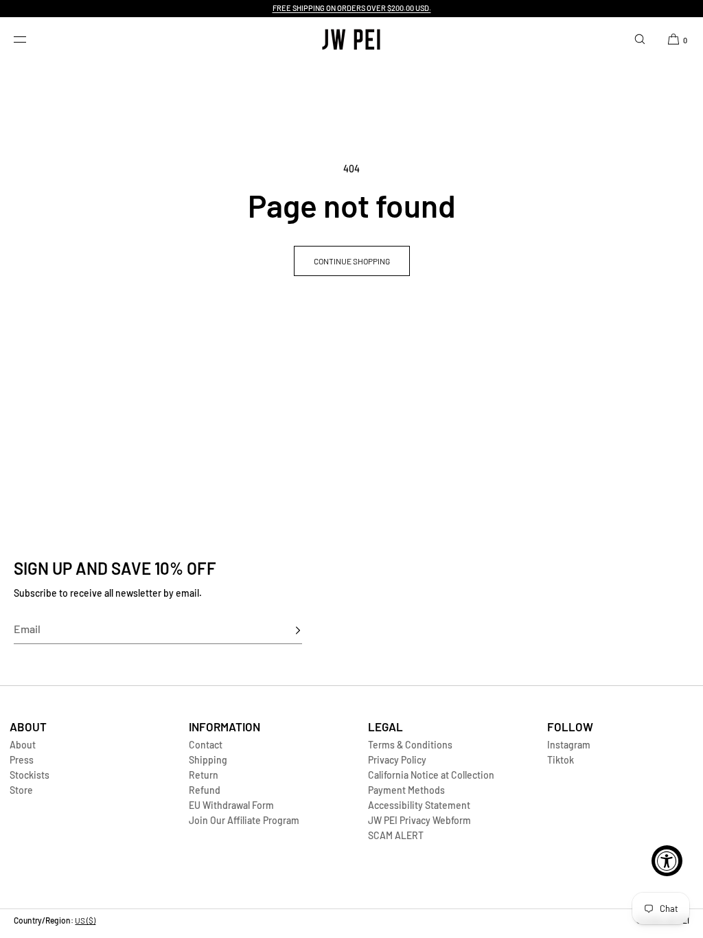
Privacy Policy (397, 760)
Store (21, 790)
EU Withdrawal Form (231, 805)
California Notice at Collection (431, 775)
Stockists (29, 775)
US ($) (85, 920)
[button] (639, 39)
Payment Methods (406, 790)
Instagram (568, 745)
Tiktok (560, 760)
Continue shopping (352, 261)
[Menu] (30, 39)
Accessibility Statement (419, 805)
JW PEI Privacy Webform (419, 820)
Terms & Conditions (410, 745)
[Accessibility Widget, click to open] (667, 860)
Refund (204, 790)
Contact (205, 745)
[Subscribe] (285, 630)
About (23, 745)
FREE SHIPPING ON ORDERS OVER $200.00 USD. (352, 7)
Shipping (208, 760)
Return (203, 775)
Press (22, 760)
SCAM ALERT (396, 835)
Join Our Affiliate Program (244, 820)
